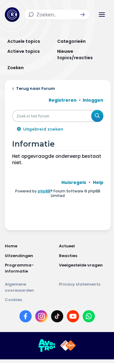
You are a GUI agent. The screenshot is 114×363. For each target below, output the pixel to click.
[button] (82, 14)
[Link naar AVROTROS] (46, 345)
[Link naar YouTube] (73, 317)
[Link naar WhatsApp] (89, 317)
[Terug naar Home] (12, 14)
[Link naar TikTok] (57, 317)
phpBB (44, 191)
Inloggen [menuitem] (93, 100)
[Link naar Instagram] (41, 317)
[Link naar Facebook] (25, 317)
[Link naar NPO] (68, 345)
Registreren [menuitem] (63, 100)
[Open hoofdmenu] (102, 14)
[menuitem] (73, 182)
